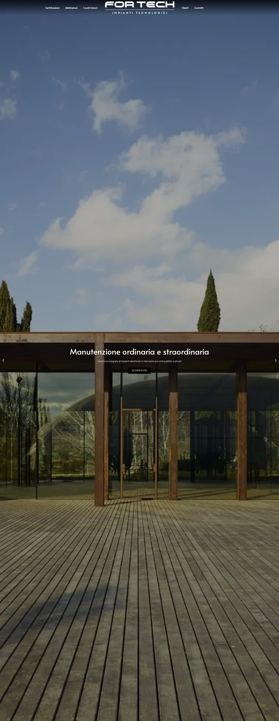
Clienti (185, 7)
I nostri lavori (90, 7)
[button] (3, 360)
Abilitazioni (71, 7)
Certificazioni (52, 7)
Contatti (199, 7)
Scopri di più (139, 370)
